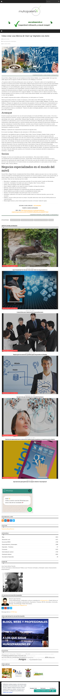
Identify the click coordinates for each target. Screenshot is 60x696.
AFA (46, 657)
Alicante (27, 654)
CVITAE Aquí (14, 612)
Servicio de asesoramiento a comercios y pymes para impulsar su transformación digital (30, 439)
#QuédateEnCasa (35, 659)
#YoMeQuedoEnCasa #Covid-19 (14, 656)
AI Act (35, 657)
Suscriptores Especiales (30, 556)
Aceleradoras (15, 659)
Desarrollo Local (30, 539)
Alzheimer (30, 657)
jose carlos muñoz (6, 43)
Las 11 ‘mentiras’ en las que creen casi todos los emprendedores (30, 270)
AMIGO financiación (30, 655)
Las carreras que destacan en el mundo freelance (30, 397)
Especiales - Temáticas (30, 547)
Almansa (23, 654)
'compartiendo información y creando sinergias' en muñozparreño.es (44, 214)
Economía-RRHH (30, 542)
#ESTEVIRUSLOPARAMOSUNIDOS (14, 657)
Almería (18, 654)
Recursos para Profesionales (41, 219)
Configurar (53, 688)
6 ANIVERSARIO (41, 657)
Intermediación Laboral (30, 551)
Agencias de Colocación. (9, 654)
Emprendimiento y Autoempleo (9, 41)
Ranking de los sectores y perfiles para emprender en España (30, 354)
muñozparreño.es (44, 600)
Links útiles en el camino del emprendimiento (30, 312)
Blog (30, 537)
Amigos (22, 659)
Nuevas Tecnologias (15, 219)
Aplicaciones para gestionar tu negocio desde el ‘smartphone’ (30, 481)
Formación (30, 549)
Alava (27, 659)
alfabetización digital (49, 654)
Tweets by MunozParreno (8, 529)
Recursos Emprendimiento (27, 219)
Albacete (52, 657)
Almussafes (9, 659)
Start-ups (51, 219)
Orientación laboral (30, 554)
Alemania (4, 659)
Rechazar (43, 688)
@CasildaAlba (37, 205)
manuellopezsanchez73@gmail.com (18, 605)
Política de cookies (7, 692)
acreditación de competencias (37, 654)
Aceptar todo (33, 688)
